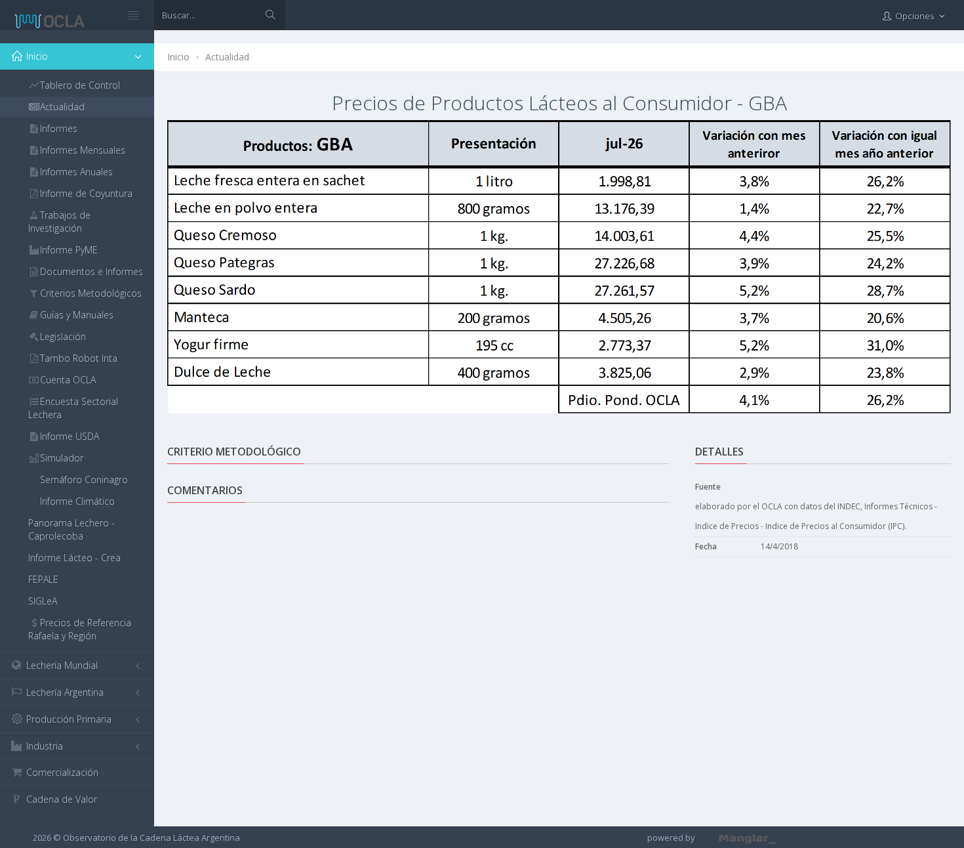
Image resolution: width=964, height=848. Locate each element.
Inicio (178, 57)
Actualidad (227, 57)
